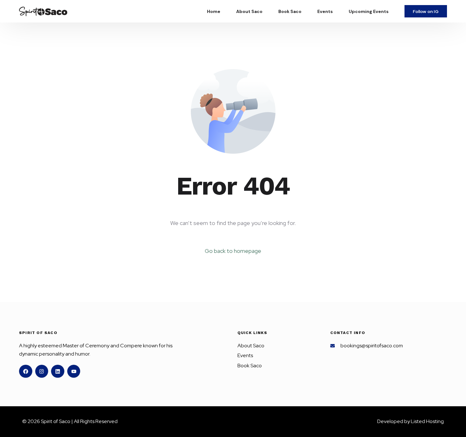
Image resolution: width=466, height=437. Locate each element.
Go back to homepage (233, 250)
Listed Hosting (427, 421)
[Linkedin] (57, 371)
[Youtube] (74, 371)
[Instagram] (42, 371)
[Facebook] (25, 371)
